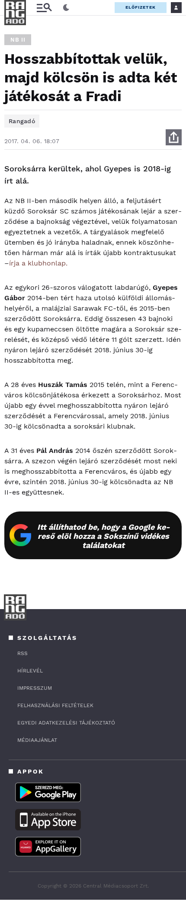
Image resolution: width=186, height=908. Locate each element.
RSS (22, 653)
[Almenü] (44, 7)
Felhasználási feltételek (55, 705)
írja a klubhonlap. (38, 263)
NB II (17, 39)
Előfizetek (140, 7)
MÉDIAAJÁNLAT (37, 740)
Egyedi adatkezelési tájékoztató (66, 723)
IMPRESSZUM (34, 688)
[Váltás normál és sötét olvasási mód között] (66, 8)
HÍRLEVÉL (30, 671)
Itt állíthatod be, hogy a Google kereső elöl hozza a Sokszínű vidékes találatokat (103, 536)
